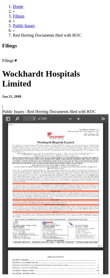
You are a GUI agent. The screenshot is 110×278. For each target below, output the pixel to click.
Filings (18, 16)
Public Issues (24, 25)
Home (18, 6)
